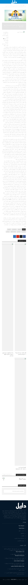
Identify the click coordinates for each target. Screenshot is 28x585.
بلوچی (19, 229)
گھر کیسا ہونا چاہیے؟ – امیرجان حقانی (20, 353)
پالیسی (22, 533)
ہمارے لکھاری (21, 540)
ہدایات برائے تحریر (19, 538)
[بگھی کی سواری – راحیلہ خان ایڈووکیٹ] (20, 411)
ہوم (25, 5)
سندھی (18, 231)
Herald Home (21, 528)
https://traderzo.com (20, 551)
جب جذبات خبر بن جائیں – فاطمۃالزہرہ (15, 572)
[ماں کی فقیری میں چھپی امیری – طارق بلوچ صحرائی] (7, 297)
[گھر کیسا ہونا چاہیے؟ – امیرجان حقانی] (20, 297)
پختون (9, 229)
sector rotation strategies (19, 560)
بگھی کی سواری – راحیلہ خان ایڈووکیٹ (21, 468)
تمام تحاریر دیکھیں (6, 474)
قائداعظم (13, 231)
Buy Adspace (21, 525)
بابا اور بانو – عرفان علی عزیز (16, 568)
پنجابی (23, 231)
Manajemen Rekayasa (19, 555)
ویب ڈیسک (6, 26)
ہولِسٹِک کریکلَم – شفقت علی (18, 554)
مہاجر (7, 231)
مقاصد (22, 535)
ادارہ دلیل (21, 530)
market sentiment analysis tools (17, 566)
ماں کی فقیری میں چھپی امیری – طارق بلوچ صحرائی (7, 354)
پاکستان (14, 229)
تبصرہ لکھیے (14, 26)
